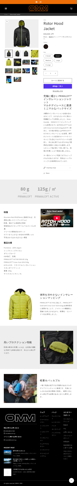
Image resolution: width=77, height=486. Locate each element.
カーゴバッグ (56, 429)
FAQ (64, 428)
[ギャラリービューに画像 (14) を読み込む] (17, 79)
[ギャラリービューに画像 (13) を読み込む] (9, 79)
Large (58, 60)
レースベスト (56, 422)
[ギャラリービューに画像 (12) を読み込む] (34, 71)
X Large (48, 65)
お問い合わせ (67, 432)
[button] (71, 9)
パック (54, 412)
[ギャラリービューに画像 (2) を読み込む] (17, 54)
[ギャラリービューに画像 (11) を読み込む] (26, 71)
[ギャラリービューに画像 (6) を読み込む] (17, 62)
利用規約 (66, 442)
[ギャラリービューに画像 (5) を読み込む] (9, 62)
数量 (45, 69)
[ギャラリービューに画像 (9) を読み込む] (9, 71)
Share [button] (48, 173)
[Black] (46, 46)
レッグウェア (44, 416)
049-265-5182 (10, 431)
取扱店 (65, 425)
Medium (48, 60)
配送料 (51, 37)
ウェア (42, 412)
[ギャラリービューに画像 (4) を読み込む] (34, 54)
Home (6, 14)
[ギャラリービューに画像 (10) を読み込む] (17, 71)
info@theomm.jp (10, 433)
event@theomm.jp (11, 440)
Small (58, 56)
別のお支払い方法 (58, 91)
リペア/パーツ (44, 450)
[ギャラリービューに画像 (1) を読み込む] (9, 54)
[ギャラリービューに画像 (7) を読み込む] (26, 62)
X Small (48, 56)
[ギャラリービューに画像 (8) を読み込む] (34, 62)
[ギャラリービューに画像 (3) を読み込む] (26, 54)
